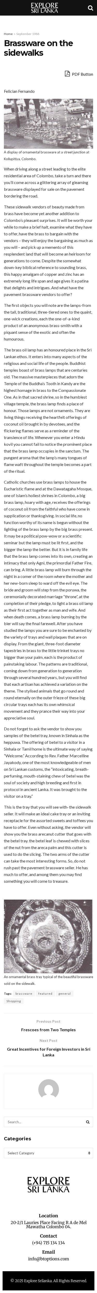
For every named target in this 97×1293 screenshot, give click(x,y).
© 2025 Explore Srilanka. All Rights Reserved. (48, 1280)
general (64, 993)
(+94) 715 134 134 (48, 1242)
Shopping (13, 1001)
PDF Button (82, 74)
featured (45, 993)
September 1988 (27, 34)
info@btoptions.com (48, 1258)
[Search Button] (88, 1122)
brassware (24, 993)
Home (8, 34)
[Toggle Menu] (7, 21)
